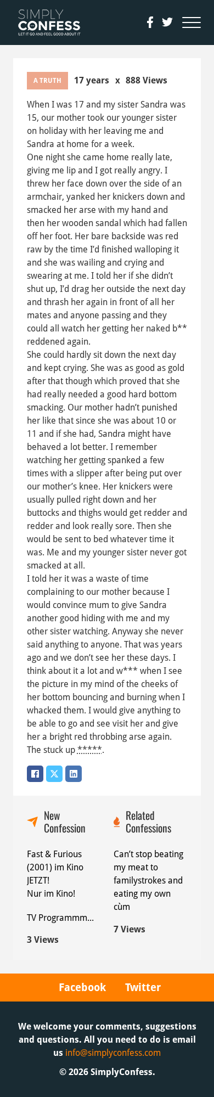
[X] (54, 774)
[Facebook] (35, 774)
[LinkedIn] (73, 774)
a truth (47, 81)
